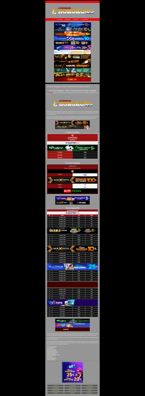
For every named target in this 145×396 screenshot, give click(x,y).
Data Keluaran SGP (55, 390)
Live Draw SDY (76, 19)
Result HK (89, 390)
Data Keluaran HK (72, 388)
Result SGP (72, 393)
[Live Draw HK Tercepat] (72, 24)
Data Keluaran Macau (72, 390)
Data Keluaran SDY (89, 388)
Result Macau (89, 393)
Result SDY (55, 393)
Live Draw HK (59, 19)
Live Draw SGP (68, 19)
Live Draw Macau (84, 19)
